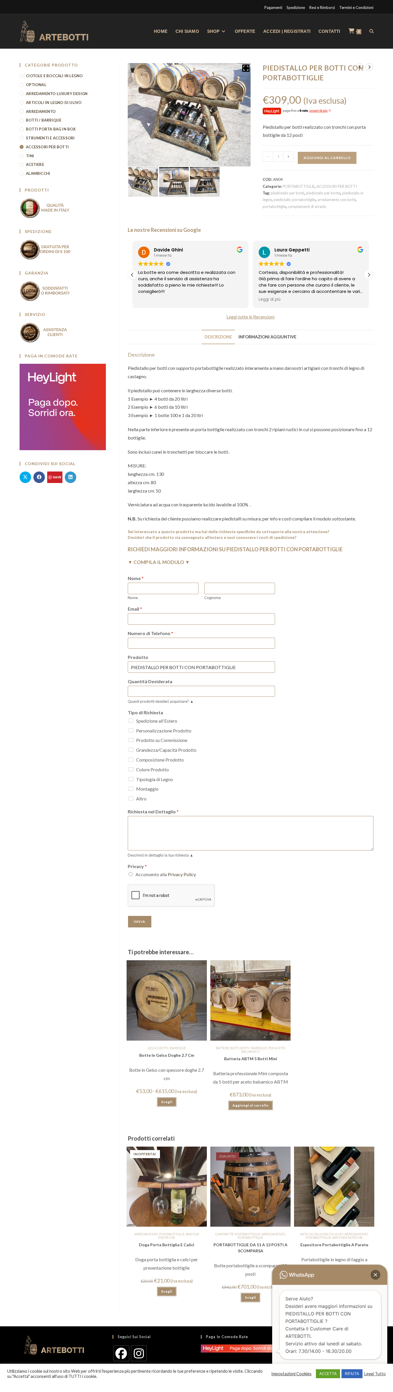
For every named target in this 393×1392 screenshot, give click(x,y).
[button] (369, 274)
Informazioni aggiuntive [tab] (267, 336)
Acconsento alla (166, 874)
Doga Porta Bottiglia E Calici (166, 1244)
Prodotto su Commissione (161, 740)
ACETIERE (35, 164)
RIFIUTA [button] (352, 1373)
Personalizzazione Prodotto (163, 730)
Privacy (137, 866)
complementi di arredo (307, 206)
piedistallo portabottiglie (295, 199)
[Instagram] (139, 1353)
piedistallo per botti (287, 193)
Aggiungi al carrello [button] (250, 1105)
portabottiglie (274, 206)
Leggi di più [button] (270, 299)
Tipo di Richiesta (145, 712)
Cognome (212, 597)
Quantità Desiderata (150, 681)
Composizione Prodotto (160, 759)
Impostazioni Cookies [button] (291, 1373)
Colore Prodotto (152, 769)
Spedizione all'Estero (156, 721)
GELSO (153, 1048)
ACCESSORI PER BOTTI (336, 186)
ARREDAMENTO (146, 1234)
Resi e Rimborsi (322, 7)
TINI (30, 156)
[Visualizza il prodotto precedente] (360, 67)
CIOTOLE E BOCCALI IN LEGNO (54, 75)
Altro (141, 798)
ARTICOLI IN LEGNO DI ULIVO (321, 1234)
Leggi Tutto (375, 1373)
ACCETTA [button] (328, 1373)
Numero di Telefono (150, 633)
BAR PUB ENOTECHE (347, 1237)
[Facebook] (121, 1353)
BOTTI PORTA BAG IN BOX (51, 129)
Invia (140, 921)
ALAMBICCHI (38, 173)
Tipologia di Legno (154, 779)
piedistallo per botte (323, 193)
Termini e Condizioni (356, 7)
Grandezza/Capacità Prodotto (166, 750)
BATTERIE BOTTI (227, 1048)
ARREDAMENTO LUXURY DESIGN (56, 93)
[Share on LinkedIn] (70, 477)
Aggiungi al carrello (327, 158)
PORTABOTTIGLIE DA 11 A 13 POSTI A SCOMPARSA (250, 1247)
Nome (136, 578)
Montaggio (147, 788)
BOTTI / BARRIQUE (172, 1048)
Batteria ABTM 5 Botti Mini (250, 1058)
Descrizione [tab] (218, 336)
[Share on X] (25, 477)
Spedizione (296, 7)
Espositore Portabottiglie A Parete (334, 1244)
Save (57, 477)
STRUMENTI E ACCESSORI (50, 138)
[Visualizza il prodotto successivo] (369, 67)
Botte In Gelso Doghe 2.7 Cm (166, 1055)
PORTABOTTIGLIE (299, 186)
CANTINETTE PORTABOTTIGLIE (237, 1234)
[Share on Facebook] (39, 477)
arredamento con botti (336, 199)
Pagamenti (273, 7)
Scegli (166, 1102)
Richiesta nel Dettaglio (153, 811)
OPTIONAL (36, 84)
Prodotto (138, 657)
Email (135, 608)
